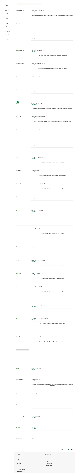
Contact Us (19, 463)
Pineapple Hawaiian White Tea (37, 286)
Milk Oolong (33, 438)
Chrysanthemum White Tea (36, 368)
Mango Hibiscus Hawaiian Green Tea (38, 63)
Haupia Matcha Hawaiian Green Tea (38, 103)
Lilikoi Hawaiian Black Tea (36, 170)
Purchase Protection (49, 465)
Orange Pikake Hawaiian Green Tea (38, 116)
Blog (18, 459)
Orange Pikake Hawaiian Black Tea (37, 157)
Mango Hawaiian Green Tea (36, 336)
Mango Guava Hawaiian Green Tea (37, 37)
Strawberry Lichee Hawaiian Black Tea (38, 183)
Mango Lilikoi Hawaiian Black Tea (37, 197)
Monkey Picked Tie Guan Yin (36, 405)
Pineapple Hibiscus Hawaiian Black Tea (38, 23)
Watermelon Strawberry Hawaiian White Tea (39, 318)
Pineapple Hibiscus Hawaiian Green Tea (38, 247)
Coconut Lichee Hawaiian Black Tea (38, 90)
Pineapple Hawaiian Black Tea (37, 210)
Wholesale (19, 461)
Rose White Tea (34, 350)
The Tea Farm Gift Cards (21, 469)
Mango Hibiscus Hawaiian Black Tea (38, 260)
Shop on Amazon (19, 471)
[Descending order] (28, 4)
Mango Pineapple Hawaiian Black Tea (38, 10)
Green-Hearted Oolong (35, 416)
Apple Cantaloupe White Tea (36, 379)
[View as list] (42, 4)
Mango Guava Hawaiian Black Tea (37, 273)
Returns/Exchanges (49, 463)
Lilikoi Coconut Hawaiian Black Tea (37, 76)
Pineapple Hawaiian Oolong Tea (37, 305)
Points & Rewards (48, 459)
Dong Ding (33, 427)
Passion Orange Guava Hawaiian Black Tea (39, 144)
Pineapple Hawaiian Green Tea (37, 228)
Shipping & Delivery (49, 461)
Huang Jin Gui (33, 393)
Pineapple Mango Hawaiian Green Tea (38, 50)
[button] (7, 47)
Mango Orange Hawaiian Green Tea (38, 129)
